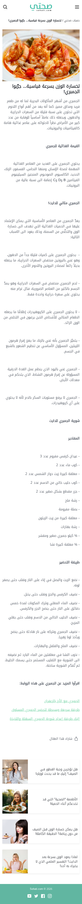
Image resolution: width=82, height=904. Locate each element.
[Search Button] (3, 7)
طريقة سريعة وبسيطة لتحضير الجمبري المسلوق (46, 709)
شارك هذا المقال (61, 738)
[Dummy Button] (21, 7)
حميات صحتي (72, 20)
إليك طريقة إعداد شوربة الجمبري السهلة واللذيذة (45, 718)
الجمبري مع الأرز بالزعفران (62, 701)
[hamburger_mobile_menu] (75, 7)
